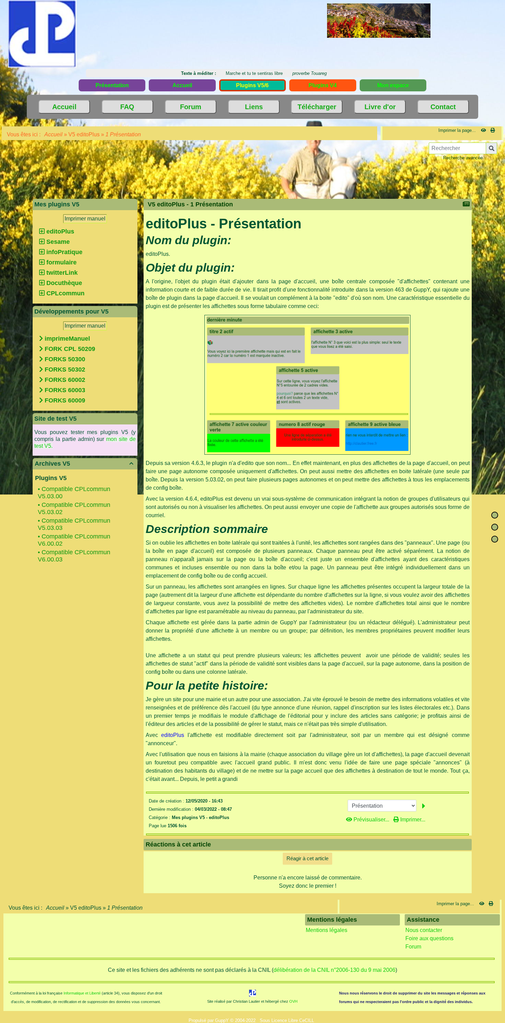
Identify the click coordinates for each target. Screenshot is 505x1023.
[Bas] (494, 539)
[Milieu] (494, 527)
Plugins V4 (322, 85)
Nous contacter (423, 930)
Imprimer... (412, 819)
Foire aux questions (429, 938)
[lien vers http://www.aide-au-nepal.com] (378, 20)
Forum (413, 947)
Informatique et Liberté (82, 993)
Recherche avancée (463, 157)
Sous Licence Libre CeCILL (287, 1020)
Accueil (53, 134)
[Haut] (494, 515)
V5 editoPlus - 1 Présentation (190, 204)
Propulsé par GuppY (209, 1020)
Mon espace (393, 85)
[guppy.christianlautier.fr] (42, 33)
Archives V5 (84, 463)
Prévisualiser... (371, 819)
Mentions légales (326, 930)
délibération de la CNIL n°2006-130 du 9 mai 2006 (334, 970)
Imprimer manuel (85, 218)
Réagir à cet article (307, 858)
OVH (293, 1001)
